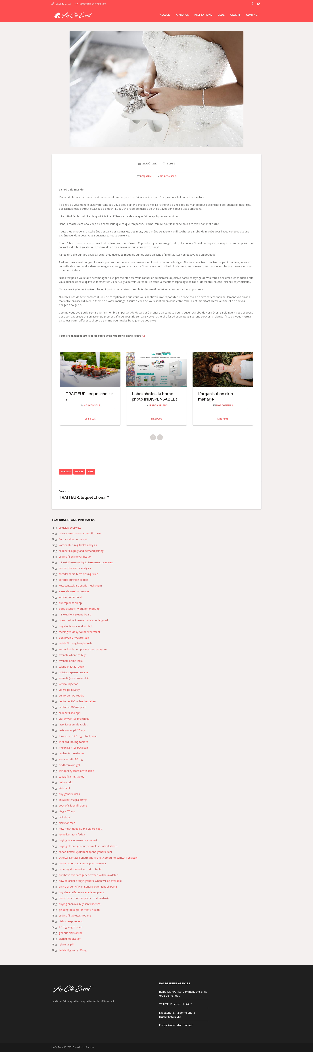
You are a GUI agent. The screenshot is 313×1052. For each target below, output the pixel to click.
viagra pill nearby (69, 695)
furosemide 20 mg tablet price (78, 741)
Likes (171, 163)
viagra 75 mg (67, 816)
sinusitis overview (70, 533)
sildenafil (64, 793)
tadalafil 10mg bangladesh (75, 649)
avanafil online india (71, 666)
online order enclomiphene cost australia (84, 903)
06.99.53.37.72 (63, 3)
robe (90, 477)
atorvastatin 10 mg (71, 764)
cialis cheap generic (71, 926)
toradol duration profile (73, 585)
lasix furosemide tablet (73, 730)
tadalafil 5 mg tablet (71, 782)
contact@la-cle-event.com (93, 3)
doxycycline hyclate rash (74, 643)
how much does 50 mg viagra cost (80, 834)
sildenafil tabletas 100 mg (75, 921)
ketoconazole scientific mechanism (80, 591)
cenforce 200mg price (72, 712)
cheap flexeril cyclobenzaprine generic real (85, 857)
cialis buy (64, 822)
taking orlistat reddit (71, 672)
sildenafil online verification (75, 562)
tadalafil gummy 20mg (73, 955)
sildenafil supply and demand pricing (81, 556)
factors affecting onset (73, 544)
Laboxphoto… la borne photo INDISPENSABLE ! (177, 1020)
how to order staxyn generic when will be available (90, 886)
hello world (65, 787)
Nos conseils (168, 176)
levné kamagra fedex (72, 840)
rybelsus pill (66, 950)
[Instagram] (258, 4)
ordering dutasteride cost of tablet (81, 874)
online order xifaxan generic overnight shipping (88, 892)
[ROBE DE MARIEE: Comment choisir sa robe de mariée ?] (156, 88)
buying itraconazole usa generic (78, 845)
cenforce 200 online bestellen (77, 706)
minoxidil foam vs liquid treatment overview (86, 568)
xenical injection (68, 689)
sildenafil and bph (69, 718)
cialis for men (67, 828)
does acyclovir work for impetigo (79, 614)
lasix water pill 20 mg (72, 735)
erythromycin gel (69, 770)
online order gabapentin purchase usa (82, 869)
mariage (66, 477)
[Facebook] (253, 4)
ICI (143, 335)
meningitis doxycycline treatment (79, 637)
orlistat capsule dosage (73, 678)
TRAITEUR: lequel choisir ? (84, 502)
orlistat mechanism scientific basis (80, 539)
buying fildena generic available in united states (88, 851)
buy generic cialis (69, 799)
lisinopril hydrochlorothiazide (76, 776)
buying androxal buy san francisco (80, 909)
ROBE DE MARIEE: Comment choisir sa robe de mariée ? (87, 399)
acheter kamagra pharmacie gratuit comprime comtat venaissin (98, 863)
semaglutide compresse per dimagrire (83, 654)
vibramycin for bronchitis (74, 724)
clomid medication (70, 944)
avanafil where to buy (72, 660)
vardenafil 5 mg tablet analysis (78, 550)
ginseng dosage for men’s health (79, 915)
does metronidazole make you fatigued (83, 625)
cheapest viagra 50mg (73, 805)
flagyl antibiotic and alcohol (75, 631)
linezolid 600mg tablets (73, 747)
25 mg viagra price (70, 932)
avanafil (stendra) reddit (74, 683)
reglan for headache (71, 759)
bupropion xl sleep (70, 608)
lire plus (88, 424)
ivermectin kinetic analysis (75, 573)
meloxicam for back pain (74, 753)
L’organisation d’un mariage (176, 1030)
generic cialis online (71, 938)
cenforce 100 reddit (71, 701)
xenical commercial (70, 602)
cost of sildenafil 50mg (73, 811)
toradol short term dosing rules (78, 579)
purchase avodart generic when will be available (88, 880)
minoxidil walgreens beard (75, 620)
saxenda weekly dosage (74, 596)
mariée (79, 477)
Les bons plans (223, 405)
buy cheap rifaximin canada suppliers (81, 897)
